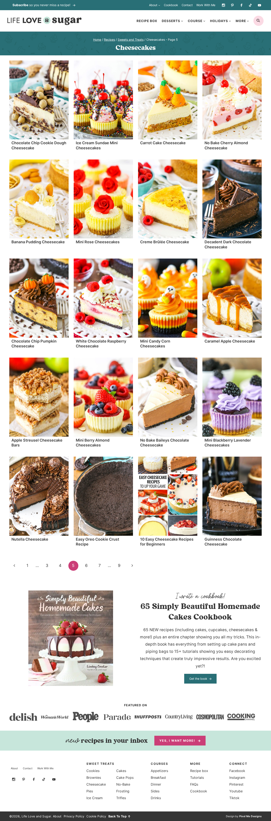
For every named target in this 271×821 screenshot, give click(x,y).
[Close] (211, 366)
